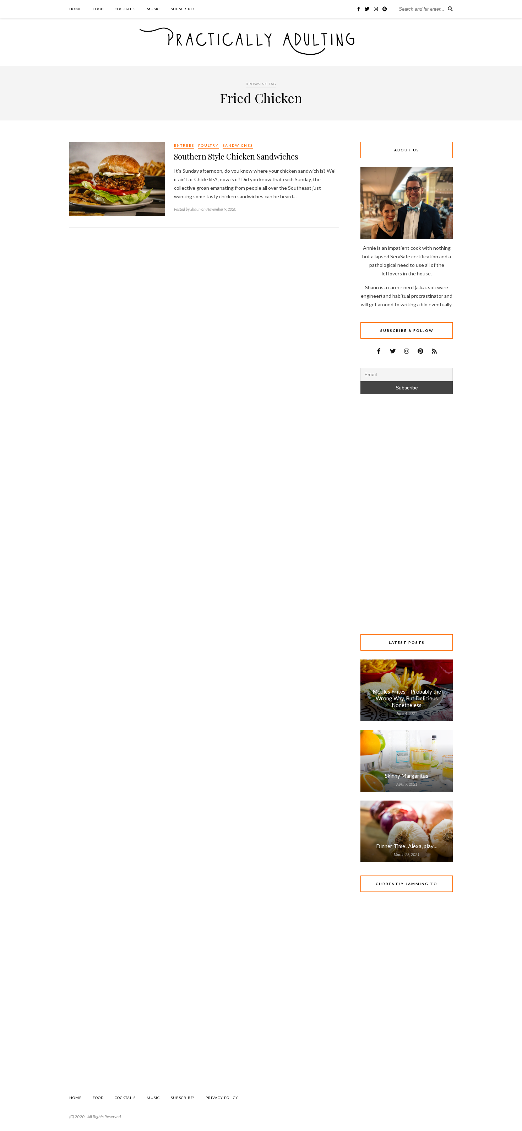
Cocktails (125, 9)
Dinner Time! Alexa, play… (406, 846)
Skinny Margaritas (406, 775)
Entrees (184, 145)
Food (98, 9)
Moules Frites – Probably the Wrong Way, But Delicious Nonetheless (407, 698)
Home (75, 9)
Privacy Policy (222, 1097)
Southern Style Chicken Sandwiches (236, 156)
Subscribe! (183, 9)
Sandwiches (238, 145)
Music (153, 9)
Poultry (208, 145)
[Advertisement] (204, 288)
